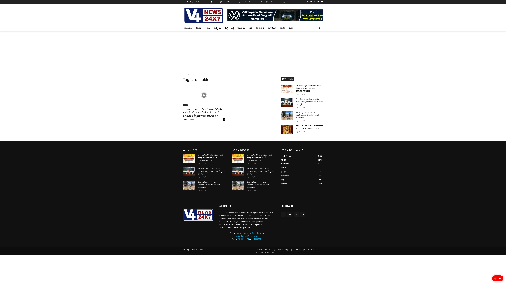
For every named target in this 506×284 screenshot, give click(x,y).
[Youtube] (321, 1)
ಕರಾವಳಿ (185, 105)
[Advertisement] (253, 50)
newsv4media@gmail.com (251, 233)
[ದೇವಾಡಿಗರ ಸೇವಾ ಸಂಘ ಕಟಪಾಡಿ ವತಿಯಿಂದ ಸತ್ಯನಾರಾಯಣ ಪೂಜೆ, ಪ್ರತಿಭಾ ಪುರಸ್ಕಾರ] (287, 102)
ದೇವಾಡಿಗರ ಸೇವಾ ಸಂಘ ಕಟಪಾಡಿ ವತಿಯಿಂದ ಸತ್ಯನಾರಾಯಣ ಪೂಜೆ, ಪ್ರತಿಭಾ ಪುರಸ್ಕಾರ (309, 101)
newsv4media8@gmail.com (247, 236)
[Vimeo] (318, 1)
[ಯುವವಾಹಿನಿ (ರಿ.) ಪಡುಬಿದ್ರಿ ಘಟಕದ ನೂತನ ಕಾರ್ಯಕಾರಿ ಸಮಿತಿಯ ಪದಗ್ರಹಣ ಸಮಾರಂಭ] (287, 89)
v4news (185, 119)
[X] (314, 1)
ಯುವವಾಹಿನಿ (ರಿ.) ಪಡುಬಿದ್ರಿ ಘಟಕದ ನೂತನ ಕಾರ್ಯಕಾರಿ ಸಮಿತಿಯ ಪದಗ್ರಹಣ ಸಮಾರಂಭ (308, 88)
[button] (320, 28)
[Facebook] (307, 1)
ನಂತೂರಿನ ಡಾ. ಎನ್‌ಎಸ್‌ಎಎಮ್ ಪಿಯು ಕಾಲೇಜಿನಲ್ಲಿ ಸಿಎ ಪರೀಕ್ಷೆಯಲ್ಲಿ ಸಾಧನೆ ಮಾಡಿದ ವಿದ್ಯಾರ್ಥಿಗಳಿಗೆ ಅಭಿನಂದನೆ (203, 112)
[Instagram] (310, 1)
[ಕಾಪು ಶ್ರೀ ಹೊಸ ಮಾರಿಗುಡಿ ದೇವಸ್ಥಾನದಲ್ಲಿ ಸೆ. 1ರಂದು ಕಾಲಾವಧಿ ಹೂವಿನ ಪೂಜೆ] (287, 129)
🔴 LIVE (497, 278)
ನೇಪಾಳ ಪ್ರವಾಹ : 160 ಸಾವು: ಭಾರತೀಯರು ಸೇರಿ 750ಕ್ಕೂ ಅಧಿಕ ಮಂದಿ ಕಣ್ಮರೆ (307, 115)
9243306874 (257, 239)
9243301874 (243, 239)
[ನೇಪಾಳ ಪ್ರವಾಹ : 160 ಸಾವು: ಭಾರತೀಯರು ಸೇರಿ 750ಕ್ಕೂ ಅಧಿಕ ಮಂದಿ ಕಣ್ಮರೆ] (287, 115)
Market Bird (198, 250)
